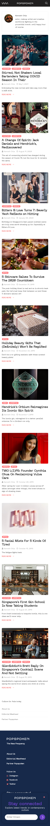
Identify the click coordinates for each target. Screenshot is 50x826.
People (26, 69)
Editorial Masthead (10, 714)
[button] (46, 2)
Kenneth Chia (9, 84)
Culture (6, 69)
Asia (5, 403)
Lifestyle (16, 69)
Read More (6, 94)
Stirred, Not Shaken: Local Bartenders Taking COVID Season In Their (21, 76)
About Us (6, 709)
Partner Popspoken (10, 719)
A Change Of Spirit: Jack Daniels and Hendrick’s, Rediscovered (20, 144)
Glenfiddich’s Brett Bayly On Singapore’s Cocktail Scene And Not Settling (23, 670)
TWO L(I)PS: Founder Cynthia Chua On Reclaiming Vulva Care (24, 474)
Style (5, 273)
